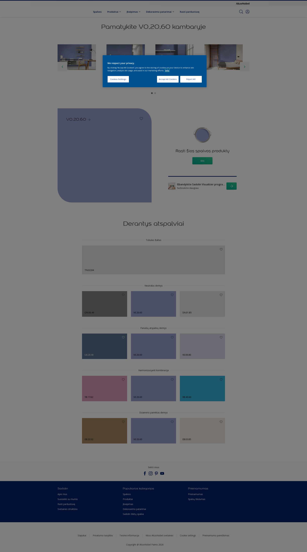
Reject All (191, 79)
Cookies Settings (118, 79)
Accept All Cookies (168, 79)
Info (167, 70)
